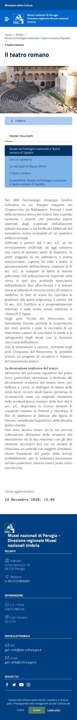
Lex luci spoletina (20, 159)
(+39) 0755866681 (17, 581)
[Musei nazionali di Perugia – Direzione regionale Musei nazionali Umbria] (18, 18)
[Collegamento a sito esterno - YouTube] (21, 684)
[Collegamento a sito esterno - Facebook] (7, 684)
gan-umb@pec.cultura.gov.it (23, 650)
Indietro (19, 120)
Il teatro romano (20, 173)
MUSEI (19, 35)
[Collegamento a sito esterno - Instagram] (28, 684)
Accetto (36, 710)
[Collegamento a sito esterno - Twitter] (14, 684)
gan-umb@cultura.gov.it (21, 662)
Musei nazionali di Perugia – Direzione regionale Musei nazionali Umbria (34, 540)
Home (8, 35)
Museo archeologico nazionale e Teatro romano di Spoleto (37, 38)
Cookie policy (53, 710)
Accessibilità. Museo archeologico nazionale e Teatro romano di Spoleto (37, 182)
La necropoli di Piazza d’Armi (27, 166)
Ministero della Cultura (18, 5)
